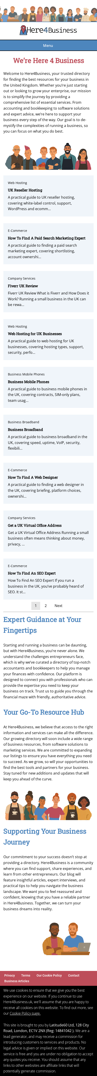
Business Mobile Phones (26, 374)
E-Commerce (17, 230)
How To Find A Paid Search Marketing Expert (46, 238)
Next (58, 605)
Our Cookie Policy (49, 975)
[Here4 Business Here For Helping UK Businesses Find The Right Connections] (48, 31)
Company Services (21, 278)
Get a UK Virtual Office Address (35, 525)
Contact (73, 975)
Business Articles (16, 981)
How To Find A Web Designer (33, 477)
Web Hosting (17, 183)
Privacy (9, 975)
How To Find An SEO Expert (32, 573)
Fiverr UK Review (23, 285)
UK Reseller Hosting (25, 190)
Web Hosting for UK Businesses (35, 333)
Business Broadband (23, 422)
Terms (25, 975)
